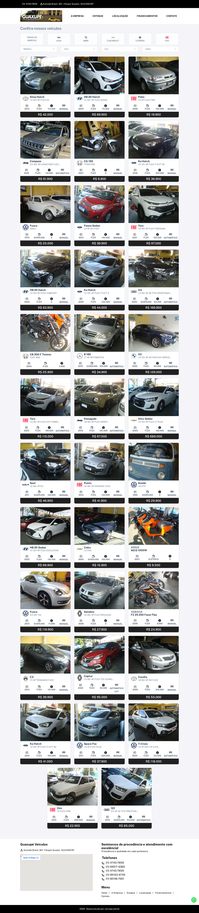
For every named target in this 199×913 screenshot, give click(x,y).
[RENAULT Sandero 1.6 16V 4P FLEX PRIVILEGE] (99, 590)
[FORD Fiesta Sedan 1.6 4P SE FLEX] (99, 204)
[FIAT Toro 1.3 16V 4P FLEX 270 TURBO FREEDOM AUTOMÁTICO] (45, 397)
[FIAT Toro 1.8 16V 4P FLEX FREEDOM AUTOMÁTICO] (153, 204)
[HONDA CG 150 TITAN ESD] (99, 140)
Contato (171, 16)
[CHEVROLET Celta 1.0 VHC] (99, 526)
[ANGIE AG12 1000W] (153, 526)
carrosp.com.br (112, 909)
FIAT (167, 41)
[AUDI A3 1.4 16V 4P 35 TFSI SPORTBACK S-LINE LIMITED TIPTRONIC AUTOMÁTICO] (153, 268)
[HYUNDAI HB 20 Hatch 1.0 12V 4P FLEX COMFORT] (45, 268)
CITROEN (140, 41)
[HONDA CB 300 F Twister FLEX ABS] (45, 333)
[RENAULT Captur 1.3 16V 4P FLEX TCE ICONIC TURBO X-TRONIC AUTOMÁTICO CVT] (99, 655)
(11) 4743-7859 (29, 4)
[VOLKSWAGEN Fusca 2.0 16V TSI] (45, 590)
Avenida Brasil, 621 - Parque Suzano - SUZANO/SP (68, 4)
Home (104, 893)
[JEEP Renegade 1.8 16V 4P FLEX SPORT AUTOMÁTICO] (99, 397)
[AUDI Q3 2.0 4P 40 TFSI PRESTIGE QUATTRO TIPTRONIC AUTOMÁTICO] (126, 787)
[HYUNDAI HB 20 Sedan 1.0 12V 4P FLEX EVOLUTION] (45, 526)
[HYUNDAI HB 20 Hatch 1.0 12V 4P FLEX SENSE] (99, 75)
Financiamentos (146, 16)
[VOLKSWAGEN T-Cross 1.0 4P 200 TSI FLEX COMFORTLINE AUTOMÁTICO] (153, 722)
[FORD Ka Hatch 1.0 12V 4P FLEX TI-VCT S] (99, 268)
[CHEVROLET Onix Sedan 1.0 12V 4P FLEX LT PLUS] (153, 397)
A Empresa (77, 16)
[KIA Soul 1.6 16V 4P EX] (45, 461)
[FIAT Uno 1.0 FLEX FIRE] (72, 787)
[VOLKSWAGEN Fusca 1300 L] (45, 204)
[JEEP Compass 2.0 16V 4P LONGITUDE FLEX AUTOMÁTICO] (45, 140)
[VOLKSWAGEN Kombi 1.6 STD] (153, 461)
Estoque (97, 16)
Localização (120, 16)
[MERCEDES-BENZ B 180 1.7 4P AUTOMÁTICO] (99, 333)
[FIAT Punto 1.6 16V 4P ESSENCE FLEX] (99, 461)
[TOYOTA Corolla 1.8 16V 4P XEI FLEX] (153, 655)
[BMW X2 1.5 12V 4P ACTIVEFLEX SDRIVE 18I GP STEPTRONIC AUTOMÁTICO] (153, 333)
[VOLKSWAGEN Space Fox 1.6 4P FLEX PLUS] (99, 722)
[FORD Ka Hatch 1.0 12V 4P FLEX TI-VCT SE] (153, 140)
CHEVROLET (113, 41)
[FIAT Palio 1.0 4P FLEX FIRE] (153, 75)
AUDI (58, 41)
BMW (85, 41)
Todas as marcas (32, 39)
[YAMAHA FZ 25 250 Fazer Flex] (153, 590)
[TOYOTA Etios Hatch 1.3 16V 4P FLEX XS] (45, 75)
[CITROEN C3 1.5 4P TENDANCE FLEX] (45, 655)
